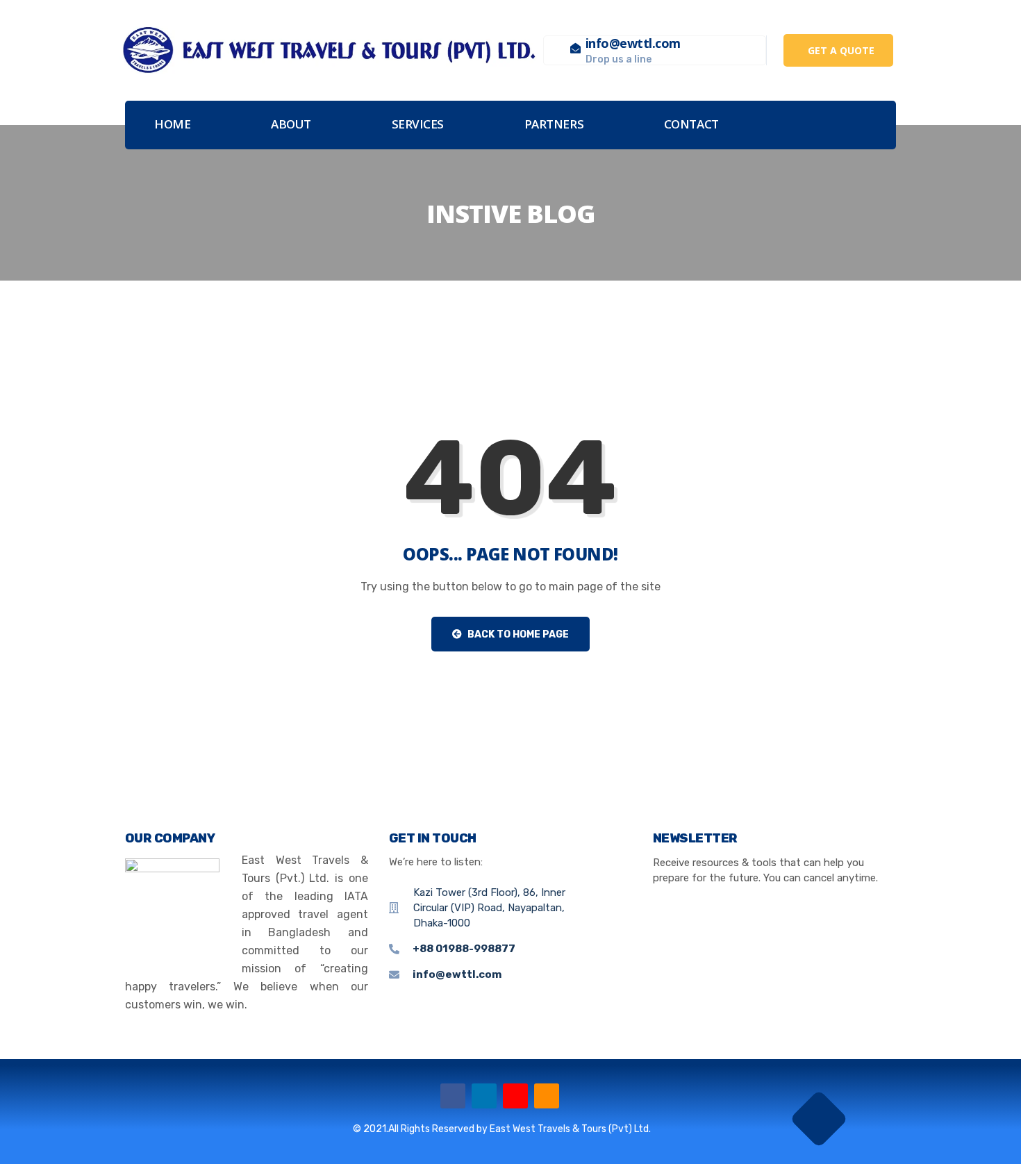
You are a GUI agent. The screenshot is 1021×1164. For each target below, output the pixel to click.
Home (172, 124)
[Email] (546, 1095)
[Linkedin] (484, 1095)
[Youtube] (515, 1095)
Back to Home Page (517, 634)
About (291, 124)
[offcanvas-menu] (872, 125)
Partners (553, 124)
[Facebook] (452, 1095)
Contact (691, 124)
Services (418, 124)
